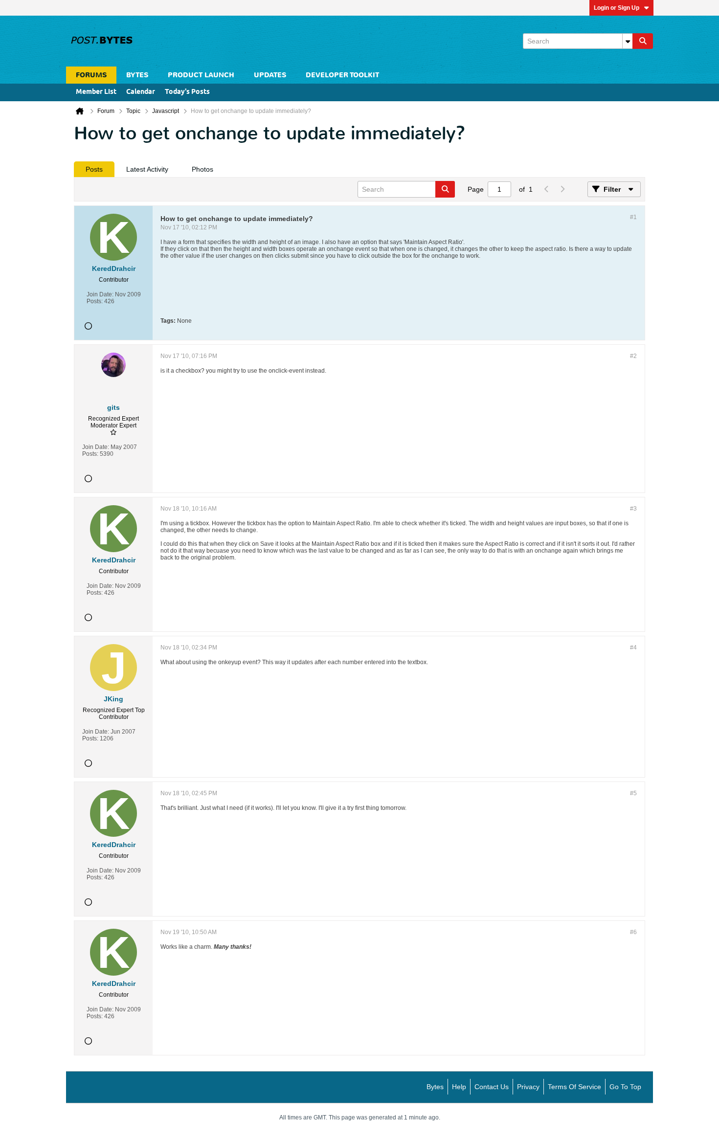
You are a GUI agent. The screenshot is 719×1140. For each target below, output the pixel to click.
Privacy (528, 1087)
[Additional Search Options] (627, 41)
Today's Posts (187, 92)
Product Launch (201, 75)
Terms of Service (574, 1087)
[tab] (94, 169)
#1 (633, 217)
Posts (94, 169)
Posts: (95, 301)
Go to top (625, 1087)
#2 (633, 356)
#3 (633, 508)
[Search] (642, 41)
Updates (270, 75)
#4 (633, 647)
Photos (202, 169)
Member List (96, 92)
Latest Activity (147, 169)
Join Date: (100, 294)
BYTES (137, 75)
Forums (91, 75)
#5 (633, 793)
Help (459, 1087)
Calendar (140, 92)
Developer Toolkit (342, 75)
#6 (633, 932)
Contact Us (491, 1087)
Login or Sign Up (616, 7)
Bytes (435, 1087)
